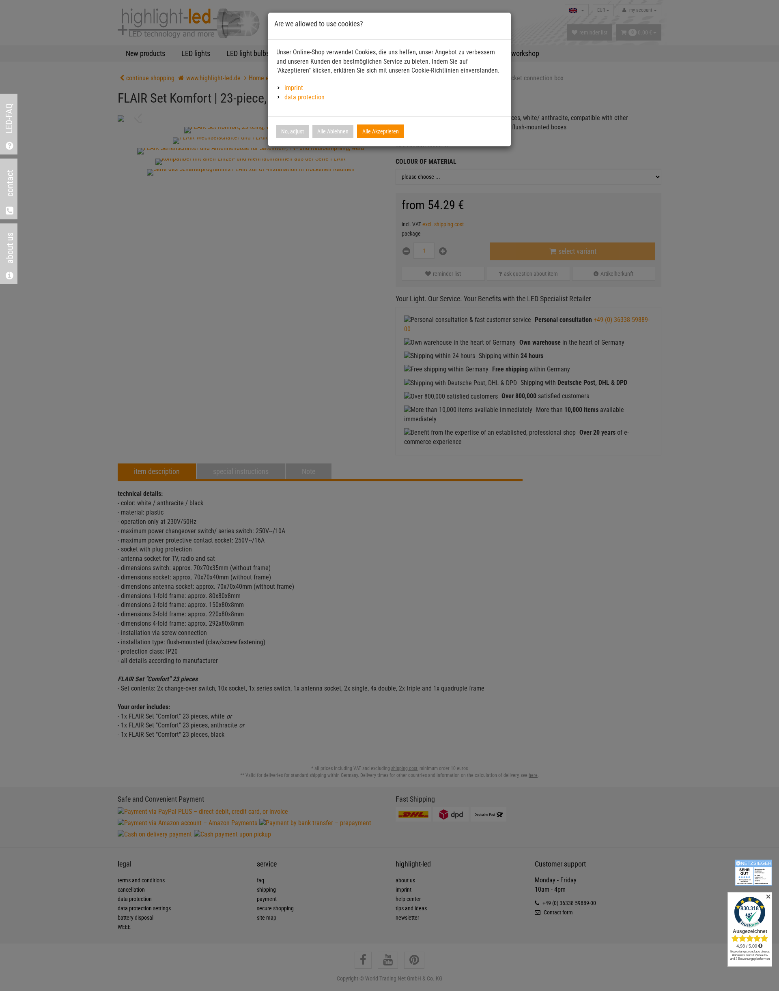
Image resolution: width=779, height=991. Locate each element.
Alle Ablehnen (333, 131)
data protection (304, 97)
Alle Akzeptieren (380, 131)
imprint (293, 88)
